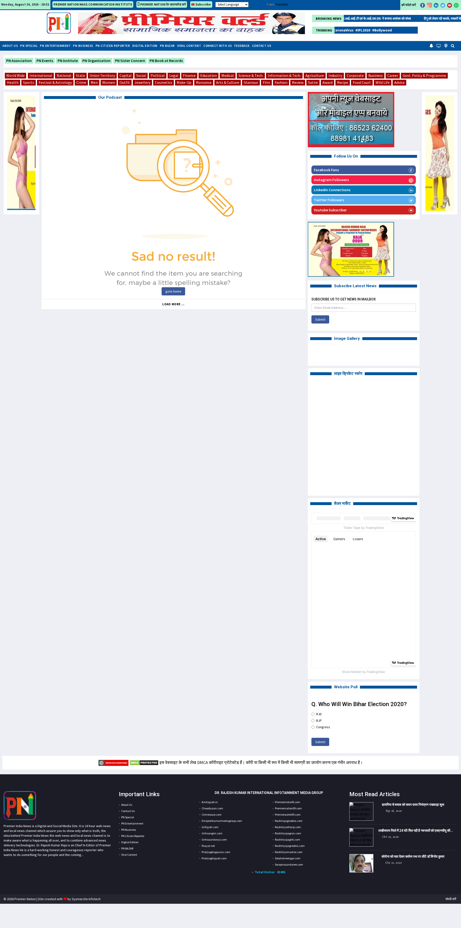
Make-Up (184, 82)
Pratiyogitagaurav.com (216, 852)
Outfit (125, 82)
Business (375, 75)
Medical (227, 75)
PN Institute (68, 60)
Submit (320, 319)
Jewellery (142, 82)
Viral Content (189, 46)
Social (141, 75)
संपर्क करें (450, 899)
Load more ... (173, 304)
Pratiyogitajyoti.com (214, 858)
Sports (28, 82)
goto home (173, 291)
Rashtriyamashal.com (289, 852)
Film (266, 82)
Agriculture (314, 75)
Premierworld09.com (288, 814)
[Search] (452, 45)
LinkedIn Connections (332, 189)
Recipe (342, 82)
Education (208, 75)
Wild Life (383, 82)
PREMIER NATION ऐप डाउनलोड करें (163, 4)
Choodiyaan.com (212, 808)
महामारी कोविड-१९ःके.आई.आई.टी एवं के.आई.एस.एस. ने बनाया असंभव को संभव (344, 18)
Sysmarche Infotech (86, 899)
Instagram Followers (331, 179)
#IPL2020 (344, 30)
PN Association (19, 60)
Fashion (281, 82)
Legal (173, 75)
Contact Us (261, 46)
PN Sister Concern (130, 60)
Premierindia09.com (287, 802)
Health (12, 82)
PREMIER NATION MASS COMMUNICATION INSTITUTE (93, 4)
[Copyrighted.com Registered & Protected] (113, 762)
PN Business (83, 46)
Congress (323, 727)
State (80, 75)
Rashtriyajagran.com (288, 833)
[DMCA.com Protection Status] (143, 762)
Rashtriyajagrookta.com (290, 846)
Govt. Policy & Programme (424, 75)
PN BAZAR (167, 46)
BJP (319, 720)
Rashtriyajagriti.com (287, 839)
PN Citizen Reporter (113, 46)
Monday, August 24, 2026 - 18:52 (25, 4)
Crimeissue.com (212, 814)
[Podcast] (446, 45)
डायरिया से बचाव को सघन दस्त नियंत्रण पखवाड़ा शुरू (413, 804)
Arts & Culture (227, 82)
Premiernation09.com (288, 808)
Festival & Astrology (55, 82)
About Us (10, 46)
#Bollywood (363, 30)
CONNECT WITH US (217, 46)
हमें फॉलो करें (408, 5)
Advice (399, 82)
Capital (126, 75)
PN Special (28, 46)
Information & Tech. (284, 75)
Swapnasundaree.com (289, 864)
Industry (335, 75)
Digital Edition (145, 46)
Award (327, 82)
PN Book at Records (166, 60)
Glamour (251, 82)
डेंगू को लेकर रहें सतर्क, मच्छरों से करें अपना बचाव (431, 18)
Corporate (355, 75)
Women (108, 82)
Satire (313, 82)
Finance (189, 75)
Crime (81, 82)
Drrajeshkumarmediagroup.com (222, 821)
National (64, 75)
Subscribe (203, 4)
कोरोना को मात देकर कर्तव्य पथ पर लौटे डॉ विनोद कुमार (413, 856)
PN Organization (96, 60)
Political (158, 75)
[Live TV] (439, 45)
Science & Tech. (250, 75)
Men (94, 82)
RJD (319, 714)
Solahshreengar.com (287, 858)
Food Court (362, 82)
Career (392, 75)
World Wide (15, 75)
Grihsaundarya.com (214, 839)
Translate (281, 4)
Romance (204, 82)
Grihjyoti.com (210, 827)
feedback (242, 46)
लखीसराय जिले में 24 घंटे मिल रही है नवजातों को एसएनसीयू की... (415, 830)
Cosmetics (163, 82)
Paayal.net (208, 846)
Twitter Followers (329, 199)
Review (297, 82)
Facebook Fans (326, 169)
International (41, 75)
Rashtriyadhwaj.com (288, 827)
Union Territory (102, 75)
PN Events (44, 60)
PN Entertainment (55, 46)
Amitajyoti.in (210, 802)
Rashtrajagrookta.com (289, 821)
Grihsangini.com (212, 833)
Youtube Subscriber (330, 210)
